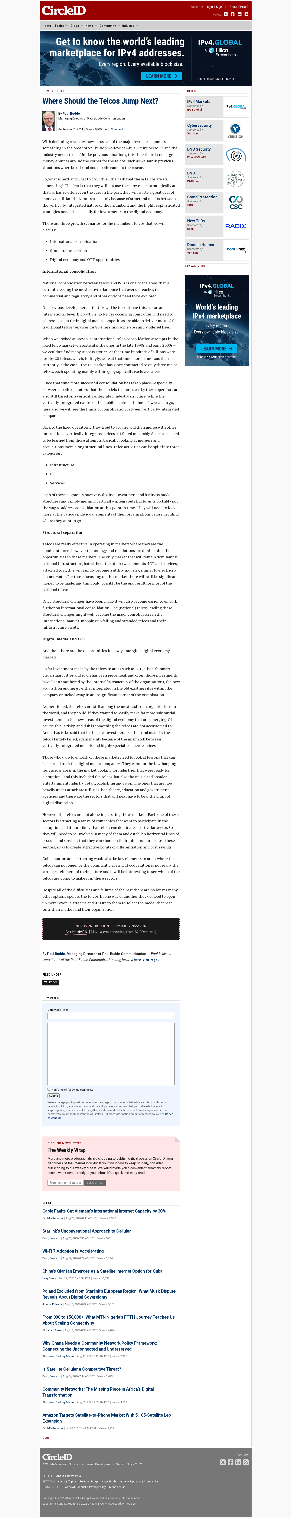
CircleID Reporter (52, 1218)
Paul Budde (56, 954)
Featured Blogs (89, 1481)
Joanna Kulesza (52, 1304)
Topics (59, 25)
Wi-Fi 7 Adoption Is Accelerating (73, 1251)
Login (209, 7)
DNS (191, 173)
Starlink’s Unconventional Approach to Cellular (86, 1231)
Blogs (75, 25)
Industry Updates (130, 1481)
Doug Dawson (51, 1238)
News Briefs (109, 1481)
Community (107, 25)
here (137, 959)
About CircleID (238, 7)
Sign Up (221, 7)
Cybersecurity (199, 125)
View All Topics (195, 266)
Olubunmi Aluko (52, 1330)
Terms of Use (117, 1487)
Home (46, 25)
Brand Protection (202, 197)
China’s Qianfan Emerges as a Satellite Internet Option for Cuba (102, 1271)
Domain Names (200, 244)
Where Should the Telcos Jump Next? (100, 101)
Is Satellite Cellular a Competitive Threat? (81, 1369)
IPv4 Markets (198, 101)
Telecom (50, 982)
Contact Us (74, 1476)
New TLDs (196, 221)
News (89, 25)
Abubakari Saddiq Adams (58, 1356)
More (45, 1437)
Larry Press (49, 1278)
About (60, 1476)
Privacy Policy (97, 1487)
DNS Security (199, 149)
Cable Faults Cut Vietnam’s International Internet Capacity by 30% (104, 1211)
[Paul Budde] (48, 130)
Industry (128, 25)
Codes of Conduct (74, 1487)
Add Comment (114, 129)
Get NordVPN (76, 932)
